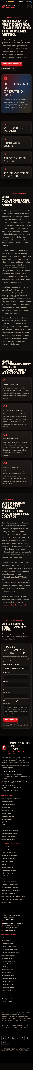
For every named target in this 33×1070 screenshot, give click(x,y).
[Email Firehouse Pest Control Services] (27, 1038)
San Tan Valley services (9, 949)
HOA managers (6, 879)
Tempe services (6, 958)
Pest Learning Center (8, 852)
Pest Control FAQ (7, 861)
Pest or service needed (11, 664)
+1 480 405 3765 (9, 930)
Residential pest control (9, 833)
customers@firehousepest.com (13, 774)
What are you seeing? (10, 702)
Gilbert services (6, 938)
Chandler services (7, 943)
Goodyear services (7, 984)
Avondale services (7, 987)
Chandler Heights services (10, 952)
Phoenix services (7, 969)
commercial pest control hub (13, 605)
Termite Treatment (7, 801)
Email (6, 691)
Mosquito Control (7, 819)
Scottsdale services (8, 955)
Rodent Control (6, 813)
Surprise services (7, 996)
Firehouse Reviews (7, 850)
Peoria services (6, 993)
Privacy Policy (6, 902)
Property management (8, 836)
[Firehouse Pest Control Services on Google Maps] (3, 1043)
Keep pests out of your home (10, 890)
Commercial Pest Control (9, 830)
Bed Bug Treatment (7, 816)
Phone (6, 681)
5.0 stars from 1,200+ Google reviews (15, 788)
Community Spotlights (8, 858)
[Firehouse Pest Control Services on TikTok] (18, 1038)
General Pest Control (8, 804)
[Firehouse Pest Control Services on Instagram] (3, 1038)
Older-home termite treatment (11, 899)
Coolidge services (7, 981)
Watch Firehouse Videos (9, 855)
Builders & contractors (8, 876)
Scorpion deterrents (8, 893)
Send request (10, 719)
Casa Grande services (8, 978)
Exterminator (5, 807)
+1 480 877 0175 (8, 68)
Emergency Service (7, 867)
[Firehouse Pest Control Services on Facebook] (8, 1038)
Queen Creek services (8, 946)
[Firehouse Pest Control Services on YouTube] (23, 1038)
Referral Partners (7, 873)
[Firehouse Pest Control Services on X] (13, 1038)
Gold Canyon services (8, 967)
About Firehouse (6, 847)
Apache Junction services (10, 964)
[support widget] (29, 1066)
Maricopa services (7, 975)
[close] (31, 1045)
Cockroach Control (7, 828)
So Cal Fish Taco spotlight (10, 887)
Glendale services (7, 1001)
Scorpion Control (7, 810)
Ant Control (5, 825)
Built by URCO (7, 1032)
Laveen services (6, 972)
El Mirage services (7, 999)
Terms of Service (7, 905)
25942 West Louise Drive (12, 926)
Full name (6, 673)
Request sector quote (11, 63)
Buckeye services (7, 990)
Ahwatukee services (8, 961)
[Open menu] (29, 6)
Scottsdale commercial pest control (13, 896)
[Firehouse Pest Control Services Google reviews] (8, 1043)
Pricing (3, 864)
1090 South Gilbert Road (12, 916)
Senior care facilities (8, 839)
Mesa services (6, 940)
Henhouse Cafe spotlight (9, 884)
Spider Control (6, 822)
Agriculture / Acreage (8, 870)
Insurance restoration (8, 882)
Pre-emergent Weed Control (10, 799)
